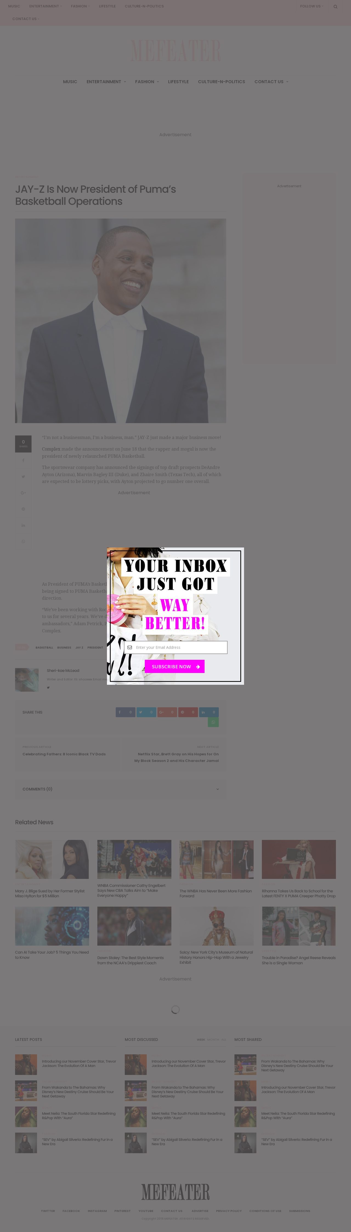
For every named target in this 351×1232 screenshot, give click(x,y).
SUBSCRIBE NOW (172, 666)
